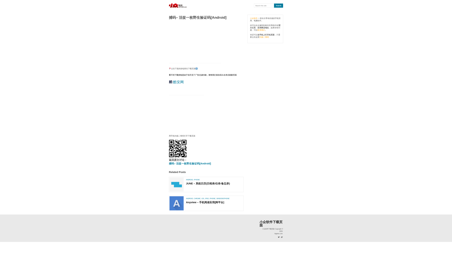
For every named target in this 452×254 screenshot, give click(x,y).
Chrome (197, 198)
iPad (207, 198)
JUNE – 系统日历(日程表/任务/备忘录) (208, 183)
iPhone (197, 180)
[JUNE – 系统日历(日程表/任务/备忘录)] (176, 184)
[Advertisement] (206, 40)
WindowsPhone (223, 198)
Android (189, 180)
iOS (203, 198)
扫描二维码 (264, 37)
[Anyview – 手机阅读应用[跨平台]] (176, 203)
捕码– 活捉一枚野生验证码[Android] (190, 163)
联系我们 (261, 30)
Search (278, 6)
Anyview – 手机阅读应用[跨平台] (205, 202)
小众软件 (254, 18)
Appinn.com (278, 233)
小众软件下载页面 (271, 223)
